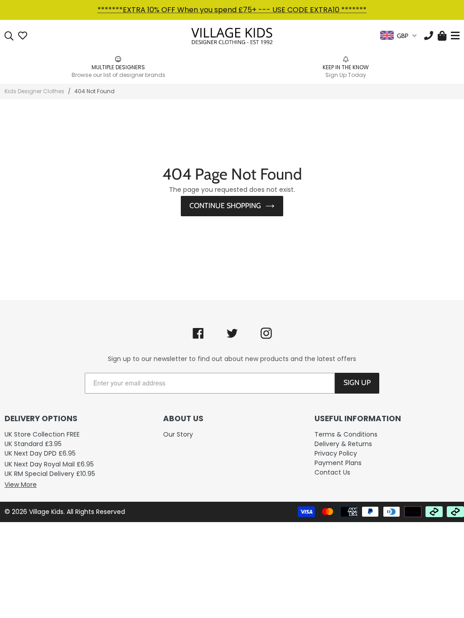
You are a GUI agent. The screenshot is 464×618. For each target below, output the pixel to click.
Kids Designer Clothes (34, 91)
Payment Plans (338, 462)
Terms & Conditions (345, 434)
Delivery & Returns (343, 443)
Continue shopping (225, 205)
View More (21, 484)
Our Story (178, 434)
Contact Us (332, 472)
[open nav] (454, 36)
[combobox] (398, 35)
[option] (132, 67)
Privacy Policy (335, 453)
